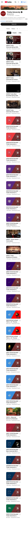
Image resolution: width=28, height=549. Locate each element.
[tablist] (14, 28)
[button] (19, 28)
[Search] (15, 2)
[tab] (8, 28)
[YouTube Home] (8, 2)
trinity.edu (4, 21)
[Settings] (18, 2)
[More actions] (20, 45)
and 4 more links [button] (9, 21)
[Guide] (2, 2)
